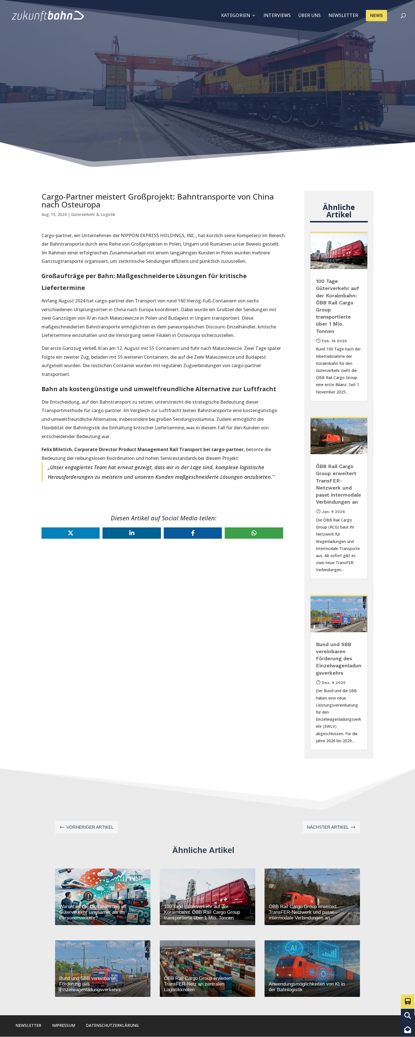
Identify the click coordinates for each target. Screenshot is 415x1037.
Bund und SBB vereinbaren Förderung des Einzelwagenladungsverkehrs (338, 658)
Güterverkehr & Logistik (93, 214)
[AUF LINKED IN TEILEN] (131, 533)
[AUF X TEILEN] (71, 533)
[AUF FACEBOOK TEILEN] (193, 533)
